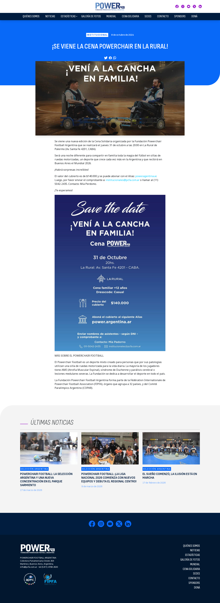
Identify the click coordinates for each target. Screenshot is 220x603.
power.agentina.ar (145, 176)
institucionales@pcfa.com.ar (122, 180)
